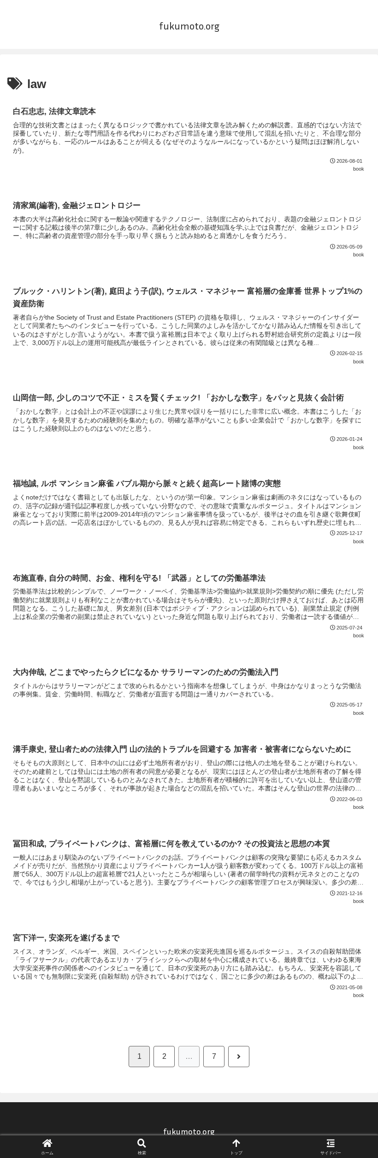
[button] (349, 1102)
